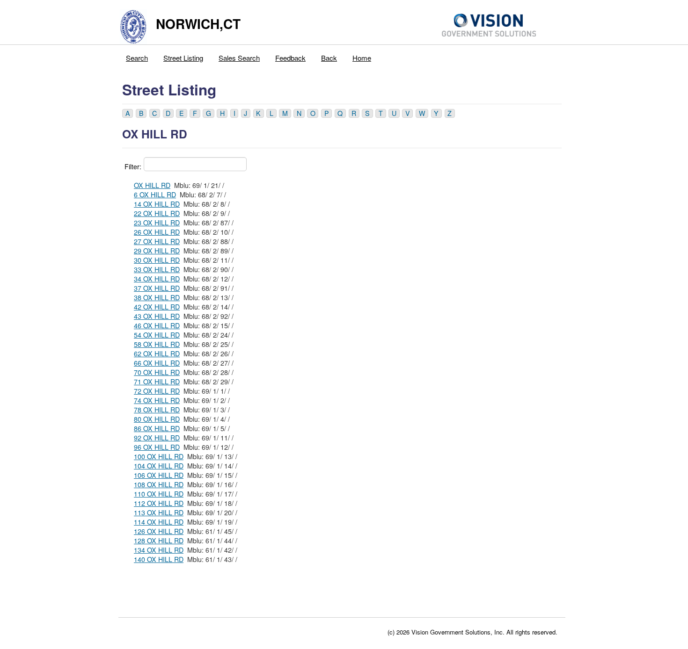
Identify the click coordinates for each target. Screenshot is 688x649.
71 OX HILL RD (157, 381)
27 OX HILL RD (157, 241)
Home (361, 58)
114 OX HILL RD (158, 521)
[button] (127, 113)
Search (137, 58)
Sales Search (239, 58)
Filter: (132, 166)
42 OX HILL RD (157, 306)
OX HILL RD (152, 185)
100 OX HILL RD (158, 456)
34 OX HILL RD (157, 278)
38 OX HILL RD (157, 297)
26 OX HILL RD (157, 232)
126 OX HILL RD (158, 531)
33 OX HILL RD (157, 269)
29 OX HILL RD (157, 250)
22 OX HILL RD (157, 213)
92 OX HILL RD (157, 437)
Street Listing (183, 58)
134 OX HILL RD (158, 550)
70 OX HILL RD (157, 372)
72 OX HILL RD (157, 391)
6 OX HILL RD (155, 194)
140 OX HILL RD (158, 559)
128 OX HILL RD (158, 540)
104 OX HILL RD (158, 465)
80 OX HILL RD (157, 419)
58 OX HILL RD (157, 344)
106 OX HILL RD (158, 475)
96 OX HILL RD (157, 447)
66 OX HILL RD (157, 363)
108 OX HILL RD (158, 484)
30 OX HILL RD (157, 260)
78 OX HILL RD (157, 409)
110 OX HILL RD (158, 493)
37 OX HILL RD (157, 288)
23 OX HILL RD (157, 222)
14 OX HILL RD (157, 204)
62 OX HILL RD (157, 353)
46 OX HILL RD (157, 325)
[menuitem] (137, 55)
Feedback (290, 58)
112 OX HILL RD (158, 503)
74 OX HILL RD (157, 400)
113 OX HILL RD (158, 512)
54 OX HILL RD (157, 334)
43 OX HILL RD (157, 316)
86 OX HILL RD (157, 428)
